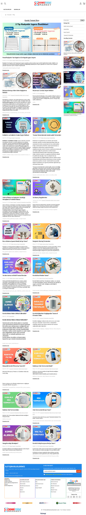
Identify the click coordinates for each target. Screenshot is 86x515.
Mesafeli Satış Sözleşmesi (25, 485)
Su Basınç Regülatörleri (40, 197)
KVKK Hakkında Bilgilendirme (11, 482)
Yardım (37, 485)
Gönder (78, 471)
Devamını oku (6, 70)
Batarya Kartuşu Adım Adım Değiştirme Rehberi (15, 91)
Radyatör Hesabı (54, 489)
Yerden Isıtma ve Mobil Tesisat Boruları (14, 275)
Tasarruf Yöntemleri (15, 95)
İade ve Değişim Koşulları (25, 481)
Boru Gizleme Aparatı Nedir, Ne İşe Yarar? (15, 241)
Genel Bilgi (27, 60)
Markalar (52, 487)
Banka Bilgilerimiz (9, 485)
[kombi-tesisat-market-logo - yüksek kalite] (12, 510)
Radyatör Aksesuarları (55, 485)
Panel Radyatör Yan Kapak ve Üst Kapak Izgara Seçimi (19, 57)
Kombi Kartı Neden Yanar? (41, 275)
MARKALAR (17, 9)
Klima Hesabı (53, 491)
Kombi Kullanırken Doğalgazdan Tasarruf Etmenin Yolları (45, 314)
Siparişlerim (22, 491)
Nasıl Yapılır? (12, 60)
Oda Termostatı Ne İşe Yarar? (42, 410)
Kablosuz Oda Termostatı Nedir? (43, 366)
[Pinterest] (77, 497)
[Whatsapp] (79, 497)
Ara (82, 20)
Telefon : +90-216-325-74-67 (11, 473)
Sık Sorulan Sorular (54, 481)
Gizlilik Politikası (8, 481)
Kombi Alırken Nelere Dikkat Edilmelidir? (15, 313)
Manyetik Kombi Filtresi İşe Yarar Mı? (14, 366)
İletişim (6, 484)
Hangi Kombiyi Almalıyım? (10, 443)
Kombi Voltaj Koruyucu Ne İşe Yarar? (44, 443)
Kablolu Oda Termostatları (11, 410)
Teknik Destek (22, 483)
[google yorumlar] (74, 482)
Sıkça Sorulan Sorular (39, 483)
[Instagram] (71, 497)
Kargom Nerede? (39, 487)
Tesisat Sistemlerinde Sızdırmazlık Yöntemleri (47, 135)
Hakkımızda (7, 480)
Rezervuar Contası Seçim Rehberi (43, 90)
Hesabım (22, 487)
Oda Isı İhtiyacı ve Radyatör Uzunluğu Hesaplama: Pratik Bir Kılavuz (14, 198)
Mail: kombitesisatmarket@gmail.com (14, 475)
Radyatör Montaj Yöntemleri (41, 241)
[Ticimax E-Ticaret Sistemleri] (43, 514)
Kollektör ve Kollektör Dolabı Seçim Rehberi (16, 135)
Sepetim (21, 489)
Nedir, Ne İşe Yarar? (20, 60)
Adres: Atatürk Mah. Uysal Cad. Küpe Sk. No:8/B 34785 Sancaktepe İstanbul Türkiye (22, 470)
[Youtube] (74, 497)
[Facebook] (68, 497)
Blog (36, 481)
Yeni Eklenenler (54, 483)
